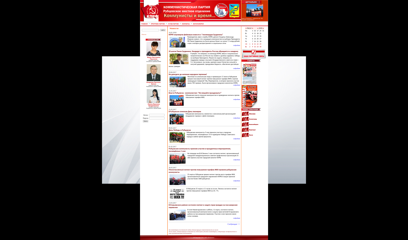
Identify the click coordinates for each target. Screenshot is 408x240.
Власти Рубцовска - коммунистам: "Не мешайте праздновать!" (252, 19)
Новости (144, 34)
